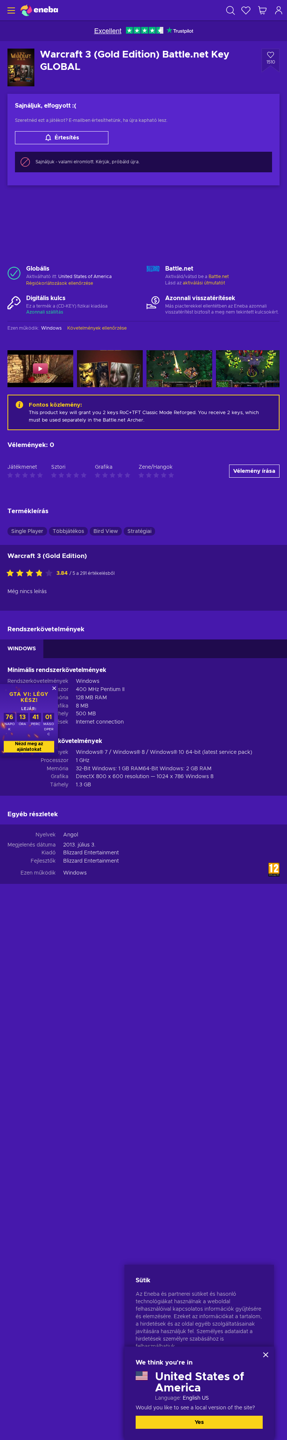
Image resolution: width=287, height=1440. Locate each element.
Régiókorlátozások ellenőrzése (59, 283)
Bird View (105, 531)
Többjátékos (68, 531)
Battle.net (219, 276)
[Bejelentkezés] (279, 10)
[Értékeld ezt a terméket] (31, 573)
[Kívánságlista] (246, 10)
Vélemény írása (254, 471)
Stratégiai (139, 531)
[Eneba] (39, 10)
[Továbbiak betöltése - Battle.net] (153, 273)
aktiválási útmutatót (204, 283)
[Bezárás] (265, 1355)
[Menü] (10, 10)
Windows (75, 873)
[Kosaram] (262, 10)
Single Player (27, 531)
